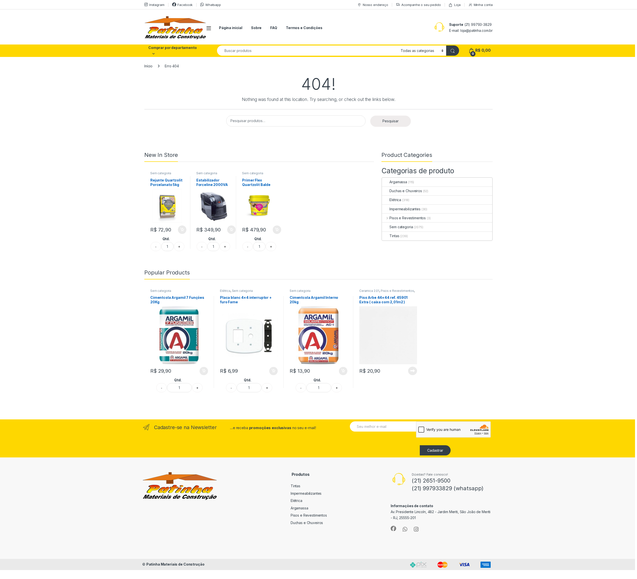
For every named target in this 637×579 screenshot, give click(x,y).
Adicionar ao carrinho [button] (178, 229)
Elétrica (395, 200)
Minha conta (483, 5)
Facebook (185, 5)
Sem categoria (160, 173)
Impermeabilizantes (404, 209)
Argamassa (398, 182)
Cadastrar (435, 450)
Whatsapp (213, 5)
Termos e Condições (304, 28)
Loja (457, 5)
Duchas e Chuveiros (405, 191)
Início (148, 66)
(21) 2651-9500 (431, 480)
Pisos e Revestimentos (407, 218)
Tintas (394, 236)
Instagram (156, 5)
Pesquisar (390, 121)
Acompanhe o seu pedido (421, 5)
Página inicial (230, 28)
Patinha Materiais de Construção (175, 564)
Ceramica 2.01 (369, 291)
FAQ (273, 28)
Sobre (256, 28)
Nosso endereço (375, 5)
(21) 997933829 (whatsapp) (448, 488)
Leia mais (412, 371)
